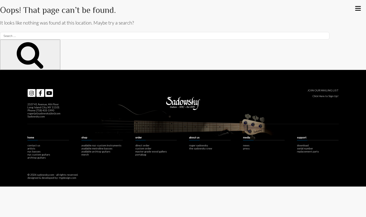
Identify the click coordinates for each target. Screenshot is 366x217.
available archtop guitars (95, 151)
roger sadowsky (198, 145)
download (303, 145)
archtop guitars (36, 157)
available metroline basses (96, 148)
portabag (140, 154)
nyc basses (34, 151)
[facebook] (40, 93)
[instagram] (31, 93)
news (246, 145)
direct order (142, 145)
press (246, 148)
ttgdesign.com (67, 177)
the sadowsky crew (200, 148)
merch (85, 154)
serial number (305, 148)
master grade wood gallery (151, 151)
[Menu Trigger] (358, 8)
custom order (143, 148)
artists (31, 148)
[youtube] (49, 93)
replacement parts (308, 151)
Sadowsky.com (36, 116)
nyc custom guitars (38, 154)
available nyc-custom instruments (101, 145)
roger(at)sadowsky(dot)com (43, 113)
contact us (33, 145)
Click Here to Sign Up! (325, 96)
